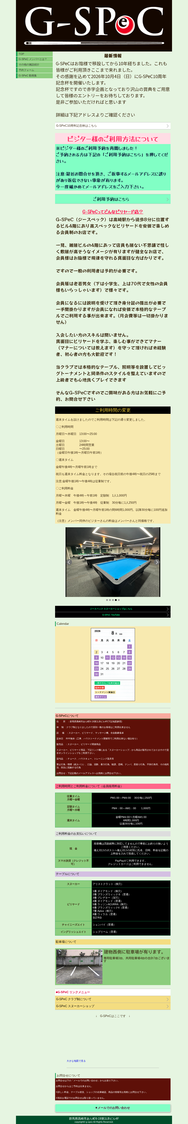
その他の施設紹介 (29, 64)
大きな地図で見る (76, 1060)
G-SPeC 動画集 (28, 75)
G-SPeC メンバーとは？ (33, 59)
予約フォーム (26, 70)
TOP (21, 53)
